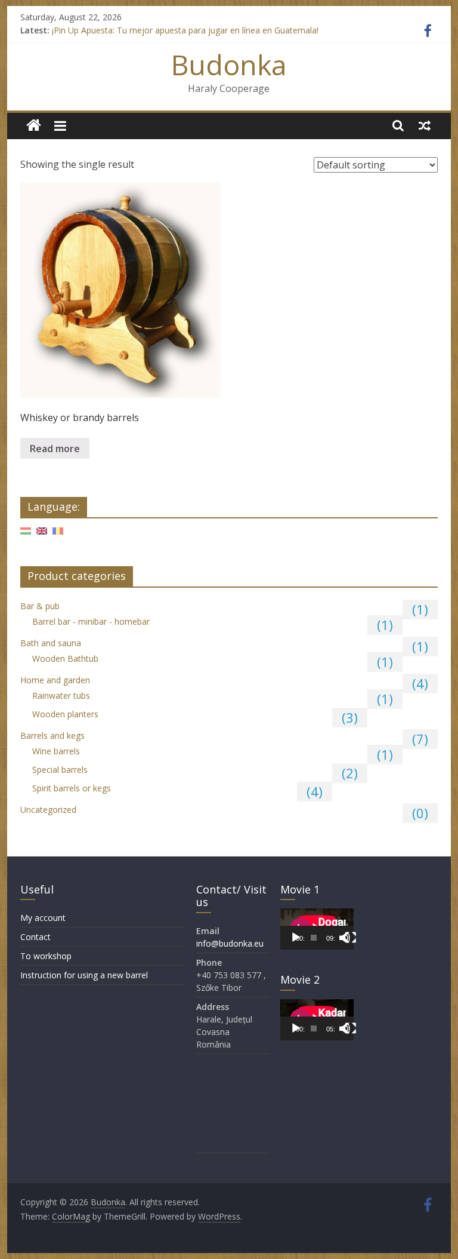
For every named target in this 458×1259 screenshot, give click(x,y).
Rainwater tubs (61, 695)
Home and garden (55, 680)
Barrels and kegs (52, 735)
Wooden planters (65, 714)
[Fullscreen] (351, 938)
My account (43, 917)
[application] (317, 929)
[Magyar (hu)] (25, 535)
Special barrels (60, 769)
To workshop (46, 956)
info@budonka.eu (230, 943)
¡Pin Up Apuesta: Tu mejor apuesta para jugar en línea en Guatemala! (185, 30)
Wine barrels (56, 751)
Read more (55, 448)
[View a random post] (424, 125)
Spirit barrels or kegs (71, 788)
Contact (35, 936)
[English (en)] (41, 535)
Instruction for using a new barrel (84, 975)
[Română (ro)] (57, 535)
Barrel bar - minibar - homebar (91, 621)
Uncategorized (48, 809)
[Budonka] (33, 126)
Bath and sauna (50, 643)
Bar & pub (40, 606)
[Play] (296, 938)
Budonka (229, 64)
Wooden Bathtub (65, 658)
